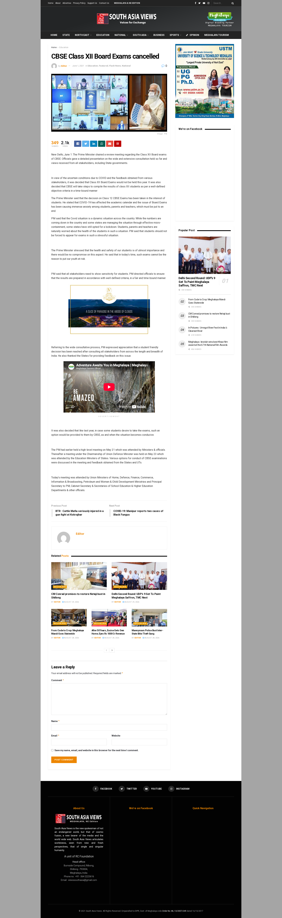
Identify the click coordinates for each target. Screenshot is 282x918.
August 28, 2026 (71, 638)
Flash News (115, 66)
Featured (103, 66)
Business (158, 35)
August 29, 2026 (71, 602)
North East (82, 35)
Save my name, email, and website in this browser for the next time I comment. (97, 750)
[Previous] (106, 650)
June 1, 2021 (78, 66)
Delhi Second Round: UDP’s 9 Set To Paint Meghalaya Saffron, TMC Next (197, 281)
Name (55, 721)
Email (55, 735)
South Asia (139, 35)
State (66, 35)
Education (102, 35)
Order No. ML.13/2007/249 (174, 911)
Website (116, 735)
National (120, 35)
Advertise (67, 3)
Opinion (194, 35)
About (58, 3)
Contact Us (104, 3)
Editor (64, 66)
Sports (174, 35)
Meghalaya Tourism (216, 35)
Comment (57, 680)
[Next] (112, 650)
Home (50, 3)
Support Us (92, 3)
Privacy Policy (79, 3)
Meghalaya (60, 587)
